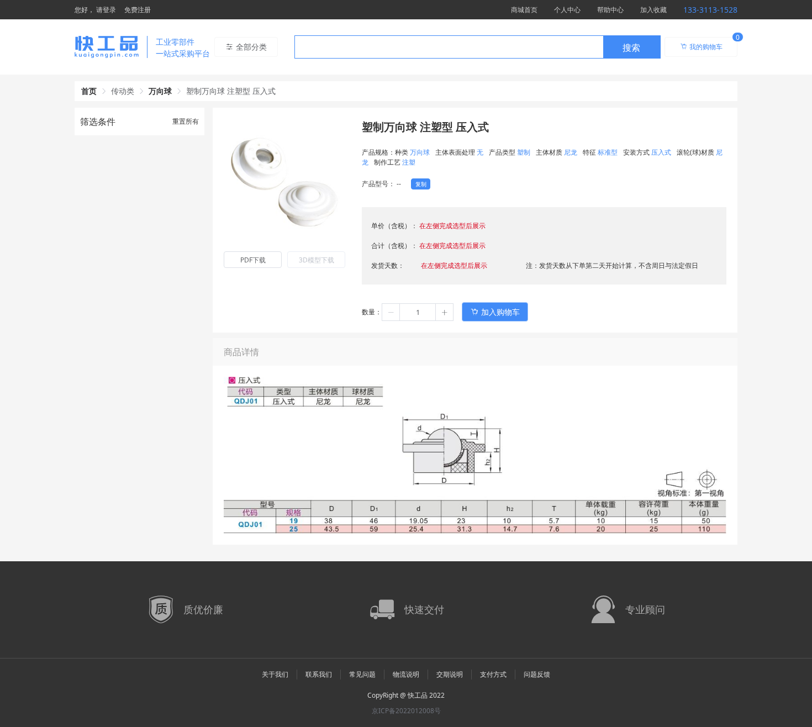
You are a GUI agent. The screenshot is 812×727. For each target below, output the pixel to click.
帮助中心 (610, 9)
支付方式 (493, 674)
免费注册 (137, 9)
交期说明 (449, 674)
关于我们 (275, 674)
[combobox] (477, 47)
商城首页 (524, 9)
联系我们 (318, 674)
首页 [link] (89, 91)
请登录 (106, 9)
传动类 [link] (122, 91)
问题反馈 (537, 674)
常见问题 (362, 674)
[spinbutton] (418, 312)
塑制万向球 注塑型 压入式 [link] (231, 91)
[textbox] (449, 47)
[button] (391, 312)
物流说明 (406, 674)
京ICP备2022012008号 (406, 710)
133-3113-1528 (710, 9)
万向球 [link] (160, 91)
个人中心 (567, 9)
